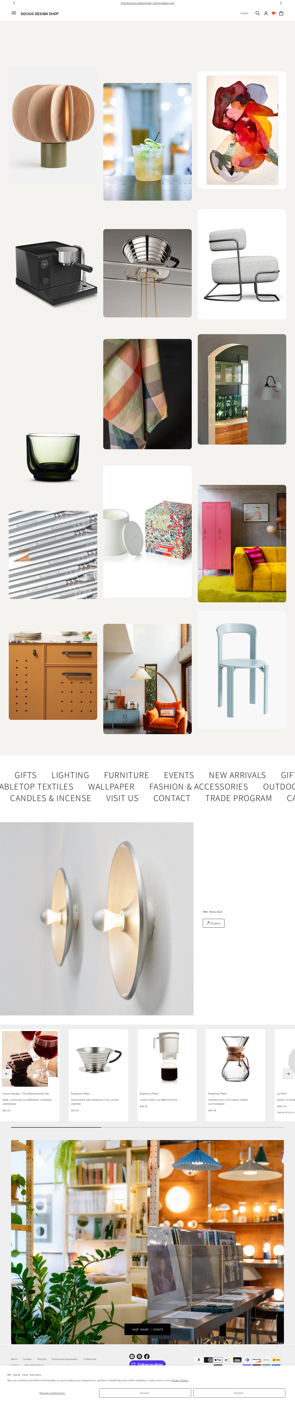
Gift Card (41, 1359)
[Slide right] (288, 1074)
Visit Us (104, 798)
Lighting (56, 775)
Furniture (112, 775)
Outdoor (266, 786)
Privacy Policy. (180, 1380)
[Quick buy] (52, 1081)
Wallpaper (95, 786)
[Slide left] (7, 1074)
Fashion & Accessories (182, 786)
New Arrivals (222, 775)
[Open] (147, 531)
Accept (144, 1393)
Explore (216, 923)
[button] (258, 13)
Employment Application (65, 1359)
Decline (238, 1393)
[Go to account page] (266, 13)
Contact (153, 798)
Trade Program (220, 798)
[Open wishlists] (273, 13)
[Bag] (280, 13)
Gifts (11, 775)
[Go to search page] (258, 13)
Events (164, 775)
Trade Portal (89, 1359)
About (14, 1359)
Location (27, 1359)
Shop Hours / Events (147, 1329)
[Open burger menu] (14, 13)
